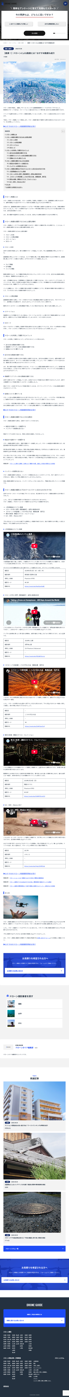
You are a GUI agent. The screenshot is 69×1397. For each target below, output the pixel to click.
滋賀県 (21, 1346)
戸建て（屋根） (36, 1365)
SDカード (12, 148)
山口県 (17, 1343)
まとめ (8, 184)
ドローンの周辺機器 (16, 142)
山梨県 (13, 1350)
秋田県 (4, 1343)
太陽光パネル (36, 1374)
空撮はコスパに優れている (18, 158)
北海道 (4, 1335)
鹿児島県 (31, 1348)
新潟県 (13, 1335)
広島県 (17, 1337)
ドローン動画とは (11, 134)
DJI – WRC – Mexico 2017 (17, 182)
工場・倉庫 (35, 1370)
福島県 (4, 1348)
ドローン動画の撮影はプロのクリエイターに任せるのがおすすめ (25, 169)
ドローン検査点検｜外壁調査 (12, 1358)
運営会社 (6, 1386)
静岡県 (13, 1337)
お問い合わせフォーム (43, 938)
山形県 (4, 1346)
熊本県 (30, 1341)
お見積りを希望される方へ (14, 187)
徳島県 (26, 1335)
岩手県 (4, 1339)
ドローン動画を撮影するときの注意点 (17, 161)
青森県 (4, 1337)
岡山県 (17, 1335)
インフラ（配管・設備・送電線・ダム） (42, 1380)
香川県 (26, 1337)
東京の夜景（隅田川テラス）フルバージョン (23, 179)
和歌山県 (22, 1343)
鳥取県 (17, 1341)
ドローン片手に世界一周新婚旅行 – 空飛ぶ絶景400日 (26, 174)
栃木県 (8, 1348)
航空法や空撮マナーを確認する (19, 163)
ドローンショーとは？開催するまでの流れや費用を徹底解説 (27, 878)
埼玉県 (8, 1341)
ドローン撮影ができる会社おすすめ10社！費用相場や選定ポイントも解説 (30, 882)
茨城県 (8, 1343)
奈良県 (21, 1341)
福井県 (13, 1348)
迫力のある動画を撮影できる (18, 153)
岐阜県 (13, 1341)
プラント (35, 1378)
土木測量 (35, 1376)
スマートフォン (14, 145)
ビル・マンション (37, 1367)
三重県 (21, 1348)
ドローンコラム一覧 (12, 1249)
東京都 (8, 1335)
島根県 (17, 1339)
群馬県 (8, 1346)
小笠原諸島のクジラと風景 (18, 171)
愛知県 (13, 1339)
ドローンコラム (12, 43)
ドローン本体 (14, 140)
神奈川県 (9, 1339)
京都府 (21, 1337)
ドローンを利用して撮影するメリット (17, 150)
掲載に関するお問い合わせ (15, 1320)
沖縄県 (30, 1350)
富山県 (13, 1352)
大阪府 (21, 1335)
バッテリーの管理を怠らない (18, 166)
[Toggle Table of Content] (62, 131)
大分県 (30, 1343)
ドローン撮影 (7, 1332)
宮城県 (4, 1341)
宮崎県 (30, 1346)
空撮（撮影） (21, 43)
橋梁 (34, 1363)
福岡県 (30, 1335)
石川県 (13, 1343)
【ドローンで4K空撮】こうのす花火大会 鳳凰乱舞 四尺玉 (28, 177)
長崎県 (30, 1339)
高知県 (26, 1341)
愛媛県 (26, 1339)
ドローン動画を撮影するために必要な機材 (19, 137)
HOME (5, 43)
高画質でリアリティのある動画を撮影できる (23, 155)
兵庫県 (21, 1339)
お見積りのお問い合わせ (15, 971)
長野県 (13, 1346)
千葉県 (8, 1337)
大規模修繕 (35, 1361)
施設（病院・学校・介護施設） (40, 1372)
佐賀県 (30, 1337)
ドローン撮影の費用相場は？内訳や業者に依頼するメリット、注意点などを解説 (32, 886)
